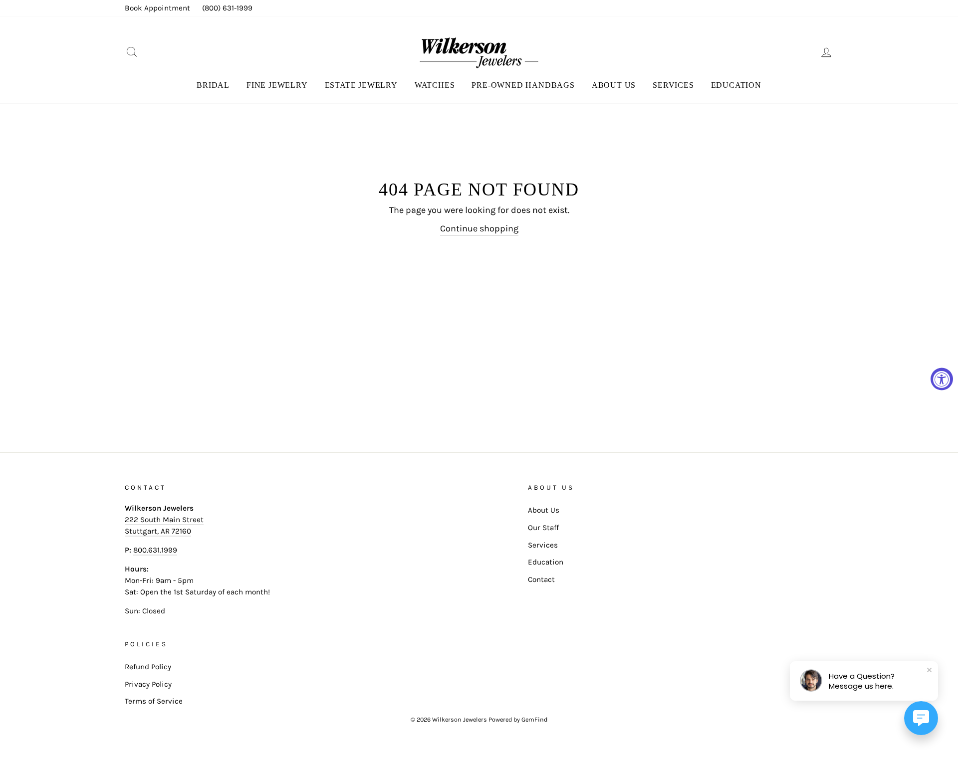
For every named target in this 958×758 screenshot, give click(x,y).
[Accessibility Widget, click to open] (942, 379)
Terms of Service (154, 701)
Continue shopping (479, 228)
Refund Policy (148, 666)
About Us (614, 85)
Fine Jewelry (277, 85)
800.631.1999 (155, 550)
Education (736, 85)
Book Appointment (157, 7)
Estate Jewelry (361, 85)
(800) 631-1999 (227, 7)
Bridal (213, 85)
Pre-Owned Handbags (523, 85)
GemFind (534, 719)
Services (673, 85)
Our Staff (543, 527)
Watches (435, 85)
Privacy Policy (148, 684)
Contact (541, 579)
